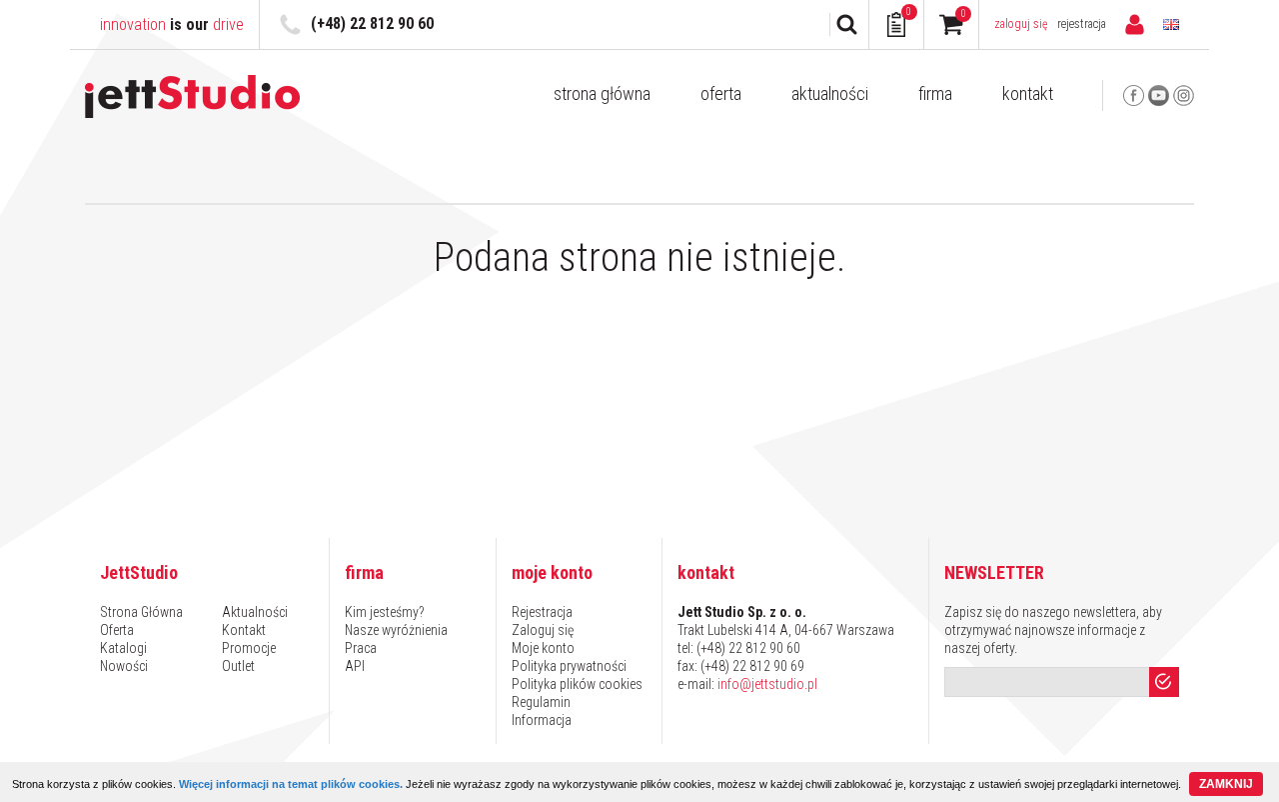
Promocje (249, 648)
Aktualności (829, 94)
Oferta (720, 94)
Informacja (542, 720)
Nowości (124, 666)
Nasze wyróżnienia (396, 630)
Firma (935, 94)
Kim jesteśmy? (385, 612)
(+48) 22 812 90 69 (752, 666)
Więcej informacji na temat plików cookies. (291, 784)
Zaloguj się (1021, 24)
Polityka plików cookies (577, 684)
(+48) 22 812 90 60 (372, 23)
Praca (361, 648)
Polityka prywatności (569, 666)
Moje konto (543, 648)
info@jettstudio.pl (767, 684)
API (355, 666)
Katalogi (123, 648)
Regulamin (541, 702)
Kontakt (1027, 94)
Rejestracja (1081, 24)
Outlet (238, 666)
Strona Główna (602, 94)
